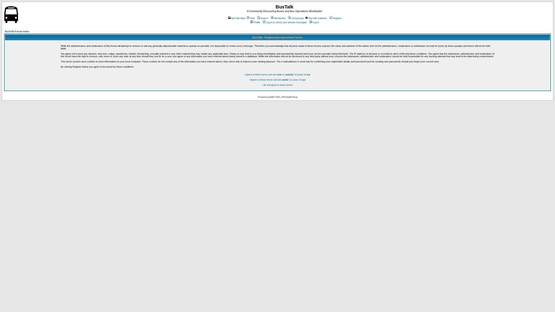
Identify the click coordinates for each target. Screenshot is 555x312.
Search (264, 18)
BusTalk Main (238, 18)
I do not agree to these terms (277, 85)
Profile (257, 22)
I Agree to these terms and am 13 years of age (278, 79)
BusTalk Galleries (318, 18)
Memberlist (280, 18)
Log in (316, 22)
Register (337, 18)
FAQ (252, 18)
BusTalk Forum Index (17, 31)
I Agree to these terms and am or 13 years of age (277, 74)
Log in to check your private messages (286, 22)
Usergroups (297, 18)
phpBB (271, 97)
